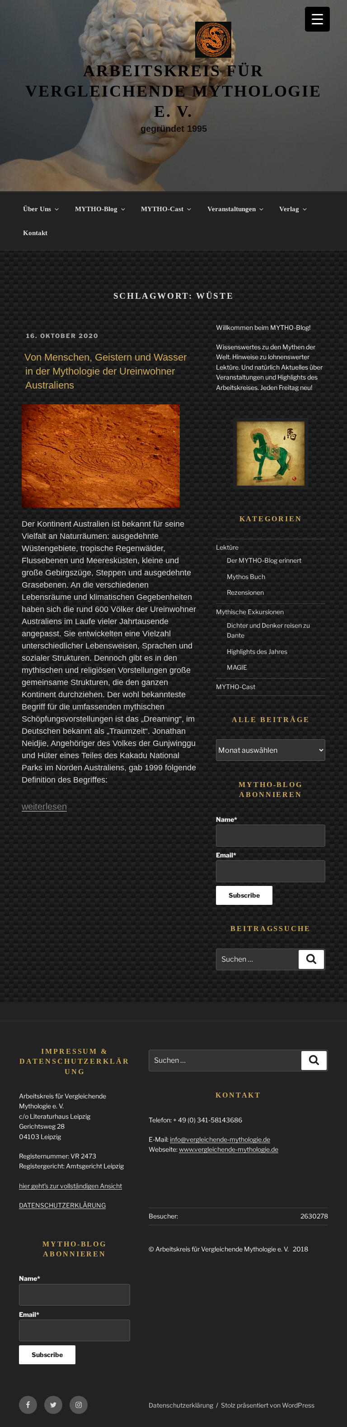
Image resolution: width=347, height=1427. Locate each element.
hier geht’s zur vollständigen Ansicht (70, 1186)
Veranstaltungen (231, 209)
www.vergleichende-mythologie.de (228, 1149)
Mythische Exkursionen (250, 612)
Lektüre (227, 547)
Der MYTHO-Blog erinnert (264, 560)
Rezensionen (245, 592)
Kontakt (35, 232)
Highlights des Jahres (257, 651)
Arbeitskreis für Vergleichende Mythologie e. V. (173, 91)
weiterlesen (44, 806)
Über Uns (37, 209)
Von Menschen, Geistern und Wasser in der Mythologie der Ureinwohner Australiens (105, 371)
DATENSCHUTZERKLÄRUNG (62, 1205)
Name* (226, 819)
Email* (226, 855)
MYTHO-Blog (96, 209)
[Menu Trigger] (317, 19)
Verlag (289, 209)
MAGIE (237, 667)
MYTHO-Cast (162, 209)
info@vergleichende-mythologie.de (220, 1139)
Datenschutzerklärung (181, 1405)
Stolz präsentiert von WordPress (267, 1405)
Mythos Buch (246, 576)
